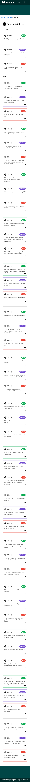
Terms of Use (21, 779)
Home (3, 17)
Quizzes (9, 17)
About (14, 780)
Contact (19, 780)
